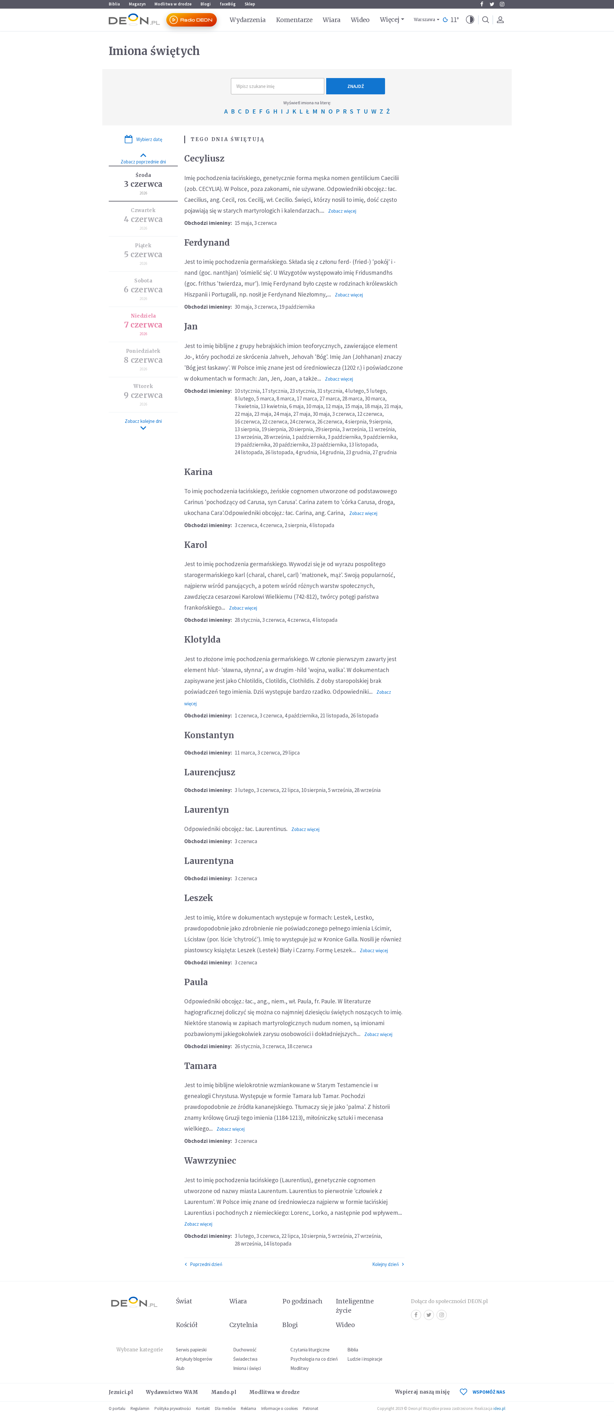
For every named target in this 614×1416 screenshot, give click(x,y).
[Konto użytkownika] (500, 20)
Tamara (200, 1066)
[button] (470, 20)
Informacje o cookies (279, 1408)
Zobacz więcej (342, 211)
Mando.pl (223, 1392)
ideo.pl (499, 1408)
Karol (195, 545)
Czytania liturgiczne (310, 1350)
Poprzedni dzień (206, 1264)
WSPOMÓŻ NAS (489, 1392)
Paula (196, 982)
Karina (198, 472)
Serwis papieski (191, 1350)
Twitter (492, 4)
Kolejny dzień (385, 1264)
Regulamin (139, 1408)
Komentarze (294, 20)
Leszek (198, 898)
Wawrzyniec (210, 1160)
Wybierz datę (149, 139)
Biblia (114, 4)
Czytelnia (243, 1325)
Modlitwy (299, 1368)
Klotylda (202, 639)
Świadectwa (245, 1359)
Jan (191, 326)
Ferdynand (207, 242)
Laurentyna (209, 861)
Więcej (389, 19)
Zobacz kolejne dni (143, 421)
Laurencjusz (209, 772)
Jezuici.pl (121, 1392)
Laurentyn (206, 809)
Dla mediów (225, 1408)
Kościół (186, 1325)
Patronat (310, 1408)
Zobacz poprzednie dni (143, 162)
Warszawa (424, 20)
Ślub (180, 1368)
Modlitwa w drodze (173, 4)
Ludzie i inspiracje (364, 1359)
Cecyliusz (204, 158)
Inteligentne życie (355, 1305)
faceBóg (228, 4)
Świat (184, 1301)
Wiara (331, 20)
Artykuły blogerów (194, 1359)
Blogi (206, 4)
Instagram (502, 4)
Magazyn (137, 4)
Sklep (250, 4)
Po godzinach (302, 1301)
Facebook (481, 4)
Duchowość (244, 1350)
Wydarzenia (248, 20)
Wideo (360, 20)
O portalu (117, 1408)
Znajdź (355, 86)
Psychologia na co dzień (314, 1359)
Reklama (248, 1408)
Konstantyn (209, 735)
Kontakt (203, 1408)
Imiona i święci (247, 1368)
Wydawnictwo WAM (172, 1392)
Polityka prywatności (172, 1408)
